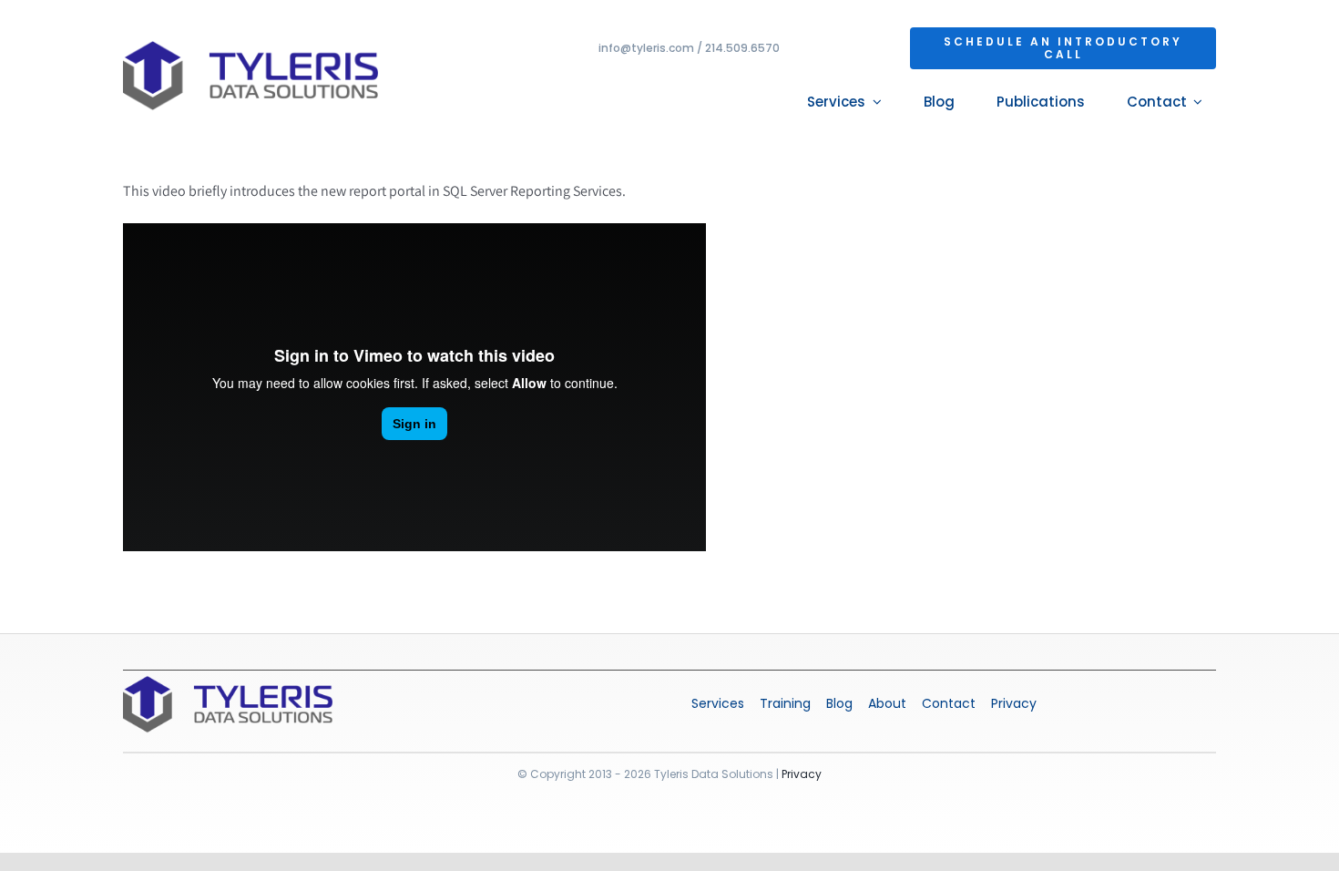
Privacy (802, 774)
